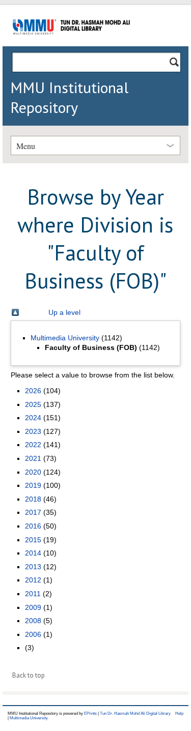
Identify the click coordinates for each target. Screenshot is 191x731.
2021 (33, 458)
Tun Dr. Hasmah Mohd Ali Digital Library (135, 713)
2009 (33, 607)
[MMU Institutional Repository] (71, 44)
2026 (33, 391)
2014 (33, 553)
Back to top (28, 675)
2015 (33, 540)
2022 (33, 445)
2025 (33, 404)
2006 (33, 634)
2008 (33, 621)
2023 (33, 431)
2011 (33, 594)
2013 (33, 567)
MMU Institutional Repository (69, 97)
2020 (33, 472)
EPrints (90, 713)
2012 (33, 580)
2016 (33, 526)
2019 (33, 485)
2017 (33, 512)
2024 (33, 418)
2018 (33, 499)
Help (179, 713)
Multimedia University (65, 338)
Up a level (64, 312)
